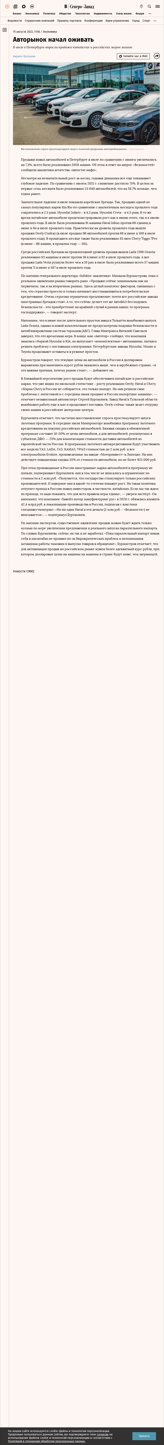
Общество (65, 13)
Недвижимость (103, 13)
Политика (49, 13)
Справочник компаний (39, 20)
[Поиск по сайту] (149, 6)
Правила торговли (69, 20)
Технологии (82, 13)
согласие (103, 1434)
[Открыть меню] (157, 6)
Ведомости (15, 20)
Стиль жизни (124, 13)
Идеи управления (117, 20)
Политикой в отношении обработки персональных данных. (46, 1441)
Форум (140, 13)
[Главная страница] (65, 6)
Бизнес (17, 13)
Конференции (93, 20)
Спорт (146, 20)
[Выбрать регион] (141, 6)
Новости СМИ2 (23, 571)
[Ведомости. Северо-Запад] (81, 6)
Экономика (32, 13)
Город (136, 20)
